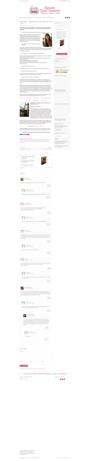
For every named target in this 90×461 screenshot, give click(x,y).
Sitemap (66, 457)
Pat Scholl (26, 230)
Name (21, 361)
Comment (21, 350)
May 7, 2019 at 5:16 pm (28, 204)
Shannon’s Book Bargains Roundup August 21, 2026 (60, 119)
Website (42, 361)
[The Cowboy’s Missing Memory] (62, 126)
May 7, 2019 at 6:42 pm (29, 218)
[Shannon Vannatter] (45, 14)
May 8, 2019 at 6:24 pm (29, 273)
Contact (69, 457)
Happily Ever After (27, 139)
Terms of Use (58, 457)
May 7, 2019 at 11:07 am (30, 190)
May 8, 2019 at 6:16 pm (29, 246)
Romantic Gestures (27, 141)
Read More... (61, 146)
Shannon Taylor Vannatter (34, 141)
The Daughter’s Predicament (39, 126)
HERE (32, 453)
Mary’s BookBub (44, 100)
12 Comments (35, 25)
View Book (58, 129)
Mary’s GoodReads (36, 100)
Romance (43, 140)
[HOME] (20, 18)
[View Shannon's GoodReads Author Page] (62, 71)
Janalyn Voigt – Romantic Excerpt (62, 103)
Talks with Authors (29, 138)
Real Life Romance (39, 140)
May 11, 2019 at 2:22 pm (30, 303)
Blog (24, 138)
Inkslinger (45, 139)
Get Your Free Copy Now (27, 165)
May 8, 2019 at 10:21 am (28, 259)
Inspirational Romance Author (27, 140)
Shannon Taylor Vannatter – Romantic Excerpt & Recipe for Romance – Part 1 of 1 (27, 149)
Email (31, 361)
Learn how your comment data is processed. (39, 368)
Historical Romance (40, 139)
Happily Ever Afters (33, 139)
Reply (49, 185)
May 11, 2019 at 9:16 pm (31, 315)
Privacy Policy (62, 457)
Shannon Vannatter (42, 141)
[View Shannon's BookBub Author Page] (62, 63)
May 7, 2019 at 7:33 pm (28, 231)
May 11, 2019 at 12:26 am (28, 288)
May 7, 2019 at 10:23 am (28, 179)
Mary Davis (34, 140)
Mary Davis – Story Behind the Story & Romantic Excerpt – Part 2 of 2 (44, 149)
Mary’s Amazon (28, 100)
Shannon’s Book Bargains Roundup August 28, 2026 (60, 90)
